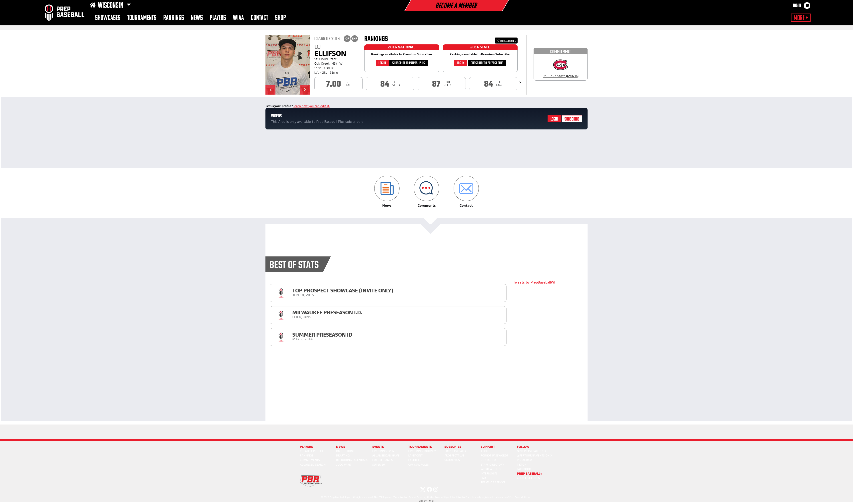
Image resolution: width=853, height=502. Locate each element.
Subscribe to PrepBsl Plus (408, 63)
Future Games (382, 460)
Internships (489, 473)
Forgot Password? (494, 455)
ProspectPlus (454, 455)
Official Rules (418, 464)
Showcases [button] (107, 18)
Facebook (524, 469)
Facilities (414, 460)
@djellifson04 (508, 41)
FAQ (483, 478)
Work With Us (491, 469)
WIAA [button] (238, 18)
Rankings (173, 18)
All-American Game (386, 455)
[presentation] (520, 82)
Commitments (310, 460)
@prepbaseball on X (531, 451)
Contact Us (489, 460)
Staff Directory (492, 464)
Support (488, 446)
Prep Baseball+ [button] (529, 473)
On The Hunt (345, 451)
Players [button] (218, 18)
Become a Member (455, 6)
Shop (280, 18)
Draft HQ (343, 455)
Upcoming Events (384, 451)
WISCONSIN (111, 6)
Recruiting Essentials (352, 460)
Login (554, 119)
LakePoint (415, 455)
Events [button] (378, 446)
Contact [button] (259, 18)
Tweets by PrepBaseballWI (534, 282)
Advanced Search (313, 464)
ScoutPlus (452, 460)
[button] (270, 90)
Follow (523, 446)
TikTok (521, 464)
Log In (797, 6)
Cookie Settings (528, 478)
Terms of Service (493, 482)
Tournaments (141, 18)
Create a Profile (312, 451)
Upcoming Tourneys (422, 451)
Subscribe (571, 119)
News (197, 18)
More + (800, 18)
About (485, 451)
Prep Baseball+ (455, 451)
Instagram (524, 460)
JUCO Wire (343, 464)
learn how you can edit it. (311, 106)
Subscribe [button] (452, 446)
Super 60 (378, 464)
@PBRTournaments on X (534, 455)
